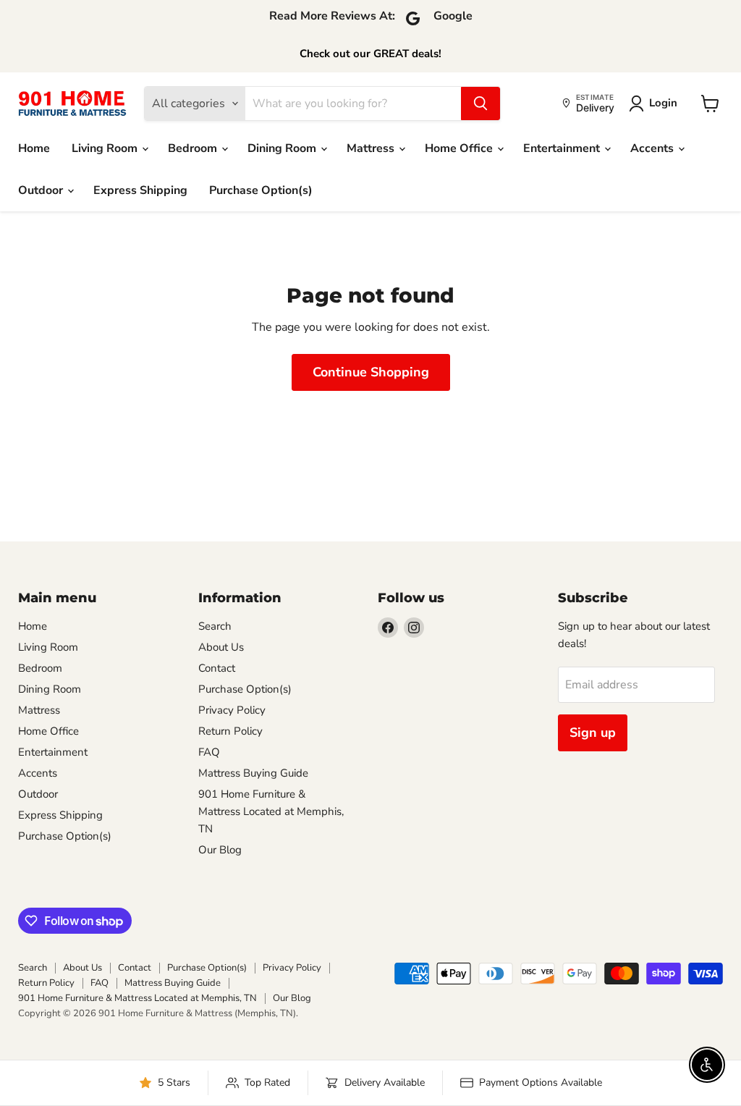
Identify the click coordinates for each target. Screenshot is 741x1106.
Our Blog (220, 850)
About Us (221, 647)
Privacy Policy (232, 710)
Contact (216, 668)
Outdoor (42, 190)
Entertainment (563, 148)
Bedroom (194, 148)
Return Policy (230, 731)
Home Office (460, 148)
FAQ (209, 752)
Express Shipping (140, 190)
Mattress (372, 148)
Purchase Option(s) (261, 190)
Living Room (106, 148)
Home (34, 148)
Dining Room (283, 148)
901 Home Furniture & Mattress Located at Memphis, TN (271, 811)
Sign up (592, 732)
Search (215, 626)
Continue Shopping (371, 372)
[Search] (480, 103)
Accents (653, 148)
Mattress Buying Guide (253, 773)
